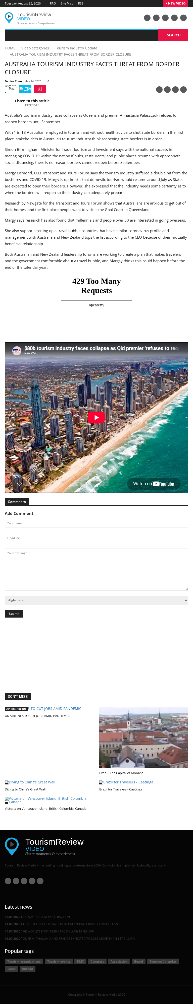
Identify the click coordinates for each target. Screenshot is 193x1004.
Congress (97, 961)
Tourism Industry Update (76, 48)
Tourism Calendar (163, 961)
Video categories (35, 48)
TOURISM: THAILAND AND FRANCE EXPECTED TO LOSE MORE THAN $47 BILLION (70, 938)
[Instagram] (183, 18)
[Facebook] (156, 18)
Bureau (27, 969)
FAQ (53, 3)
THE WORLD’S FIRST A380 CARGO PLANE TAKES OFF (49, 931)
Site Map (67, 3)
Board (138, 961)
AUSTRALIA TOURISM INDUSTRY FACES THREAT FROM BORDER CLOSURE (70, 54)
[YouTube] (147, 18)
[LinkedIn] (174, 18)
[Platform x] (175, 89)
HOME (10, 48)
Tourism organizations (24, 961)
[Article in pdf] (40, 89)
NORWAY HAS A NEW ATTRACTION (37, 917)
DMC (80, 961)
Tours (11, 969)
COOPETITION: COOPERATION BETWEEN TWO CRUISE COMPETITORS (61, 924)
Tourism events (58, 961)
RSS (80, 3)
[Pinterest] (159, 89)
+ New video (176, 3)
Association (119, 961)
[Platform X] (165, 18)
